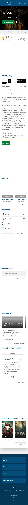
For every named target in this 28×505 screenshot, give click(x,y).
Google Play (21, 490)
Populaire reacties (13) (11, 348)
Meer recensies (20, 279)
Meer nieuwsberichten (19, 343)
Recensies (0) (7, 269)
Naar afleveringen (20, 233)
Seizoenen (6, 209)
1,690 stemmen (6, 40)
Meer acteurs (21, 205)
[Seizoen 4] (14, 228)
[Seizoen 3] (14, 223)
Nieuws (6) (6, 313)
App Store (9, 490)
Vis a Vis (7, 13)
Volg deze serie (8, 22)
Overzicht (6, 32)
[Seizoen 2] (14, 219)
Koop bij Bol (5, 143)
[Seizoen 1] (14, 214)
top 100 (10, 133)
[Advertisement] (14, 56)
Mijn (8, 3)
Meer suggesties (20, 444)
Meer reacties (21, 382)
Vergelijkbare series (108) (12, 418)
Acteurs (14, 32)
